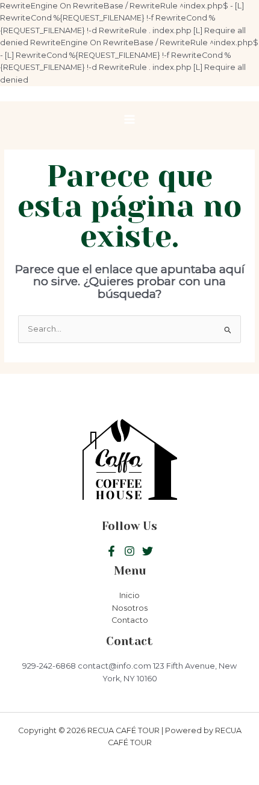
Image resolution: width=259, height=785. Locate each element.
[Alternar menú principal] (129, 119)
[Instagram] (147, 551)
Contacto (129, 620)
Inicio (129, 595)
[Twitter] (129, 551)
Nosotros (130, 608)
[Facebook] (111, 551)
